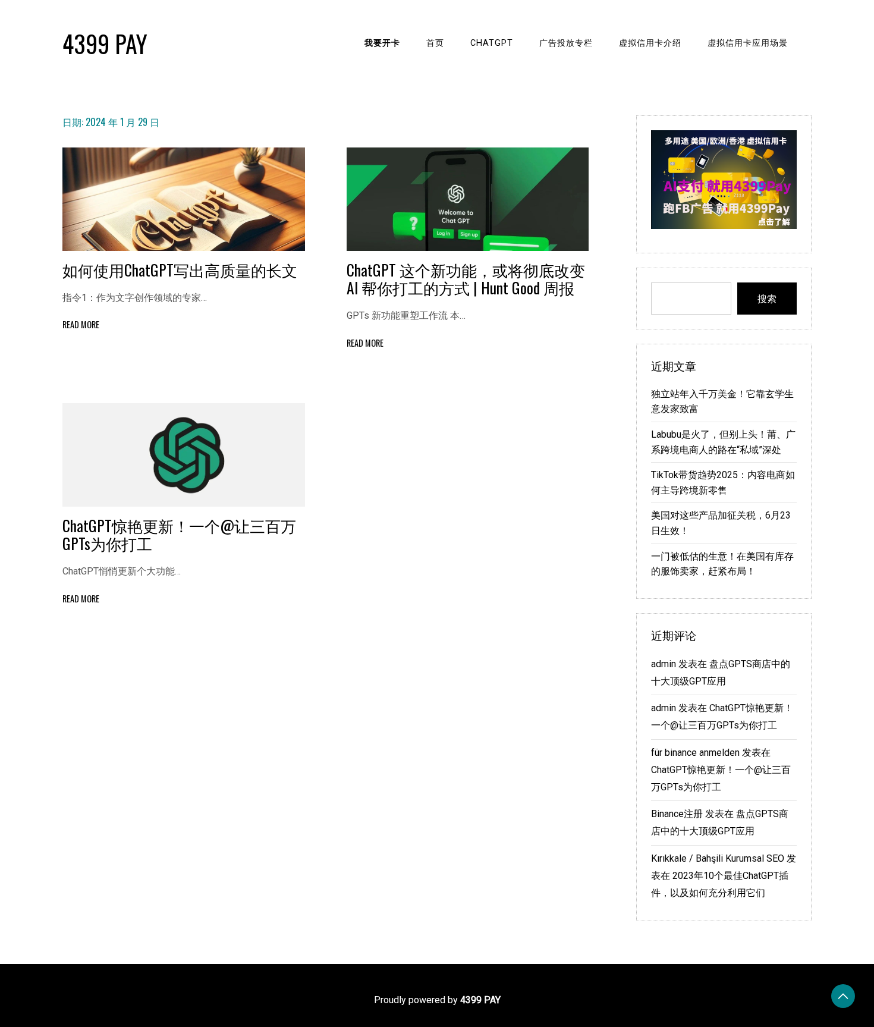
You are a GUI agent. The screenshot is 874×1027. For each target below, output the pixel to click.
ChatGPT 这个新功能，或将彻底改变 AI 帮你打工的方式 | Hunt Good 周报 (466, 278)
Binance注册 (677, 813)
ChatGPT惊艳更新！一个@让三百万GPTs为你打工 (179, 534)
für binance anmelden (695, 752)
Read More (80, 324)
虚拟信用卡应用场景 (748, 43)
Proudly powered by (437, 1000)
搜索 (766, 298)
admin (663, 664)
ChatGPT (491, 43)
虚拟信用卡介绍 (650, 43)
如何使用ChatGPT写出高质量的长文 (179, 269)
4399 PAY (104, 43)
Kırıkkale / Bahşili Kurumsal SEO (717, 858)
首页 (435, 43)
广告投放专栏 (566, 43)
